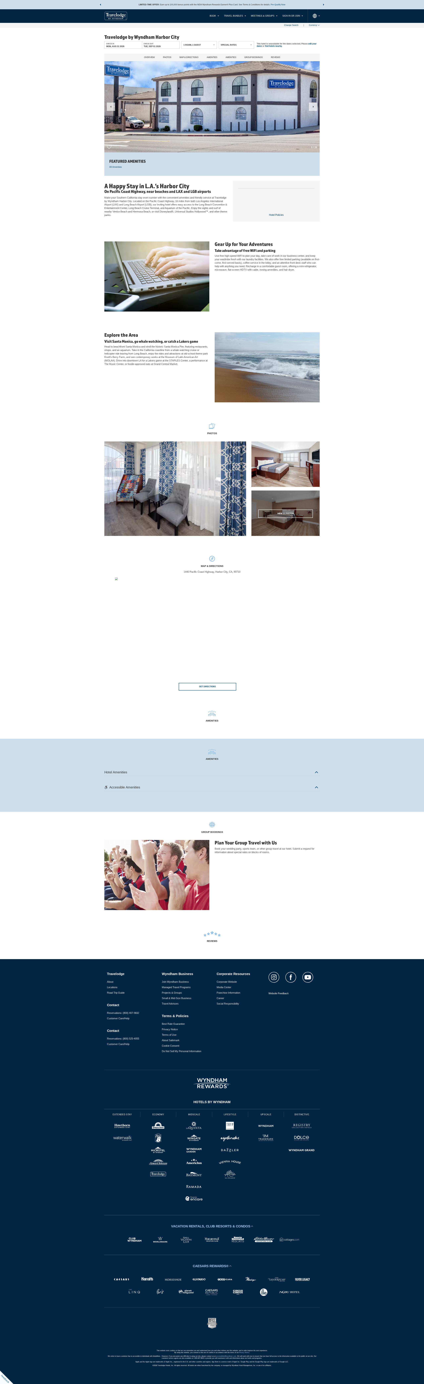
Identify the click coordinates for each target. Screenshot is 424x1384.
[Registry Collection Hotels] (302, 1126)
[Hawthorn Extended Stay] (122, 1126)
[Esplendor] (230, 1138)
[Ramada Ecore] (194, 1199)
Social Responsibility (228, 1003)
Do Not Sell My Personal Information (181, 1051)
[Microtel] (158, 1150)
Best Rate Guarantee (173, 1023)
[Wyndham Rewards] (212, 1083)
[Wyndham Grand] (302, 1150)
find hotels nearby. (273, 46)
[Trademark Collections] (266, 1138)
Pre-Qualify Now (278, 4)
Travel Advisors (170, 1003)
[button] (100, 4)
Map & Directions (189, 57)
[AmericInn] (194, 1162)
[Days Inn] (158, 1126)
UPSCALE (266, 1114)
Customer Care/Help (118, 1018)
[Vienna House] (230, 1162)
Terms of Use (169, 1034)
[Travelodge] (158, 1174)
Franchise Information (228, 992)
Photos (167, 57)
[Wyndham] (266, 1126)
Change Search (291, 25)
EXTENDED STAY (122, 1114)
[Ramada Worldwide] (194, 1187)
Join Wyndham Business (175, 981)
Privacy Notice (170, 1029)
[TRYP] (230, 1126)
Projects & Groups (172, 992)
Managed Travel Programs (176, 987)
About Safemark (170, 1040)
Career (220, 998)
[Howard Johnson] (158, 1162)
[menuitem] (214, 16)
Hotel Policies (276, 214)
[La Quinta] (194, 1126)
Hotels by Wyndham (212, 1102)
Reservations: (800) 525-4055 (123, 1038)
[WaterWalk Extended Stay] (122, 1138)
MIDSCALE (194, 1114)
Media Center (224, 987)
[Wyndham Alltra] (230, 1174)
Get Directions (207, 686)
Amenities (212, 57)
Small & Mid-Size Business (176, 998)
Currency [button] (313, 25)
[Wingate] (194, 1138)
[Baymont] (194, 1174)
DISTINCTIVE (301, 1114)
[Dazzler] (230, 1150)
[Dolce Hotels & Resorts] (302, 1138)
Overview (149, 57)
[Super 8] (158, 1138)
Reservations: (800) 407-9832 (123, 1012)
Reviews (275, 57)
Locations (112, 987)
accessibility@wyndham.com (226, 1356)
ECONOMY (158, 1114)
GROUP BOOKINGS (253, 57)
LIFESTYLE (230, 1114)
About (110, 981)
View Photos (285, 513)
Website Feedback (278, 993)
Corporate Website (227, 981)
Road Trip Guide (116, 992)
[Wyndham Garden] (194, 1150)
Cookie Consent (170, 1045)
